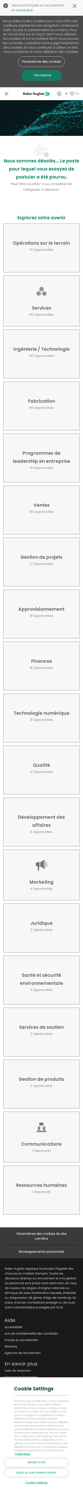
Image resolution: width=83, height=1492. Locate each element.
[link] (31, 1327)
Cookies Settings (36, 1483)
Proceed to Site (36, 1462)
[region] (41, 1434)
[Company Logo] (37, 94)
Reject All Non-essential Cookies (36, 1472)
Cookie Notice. (23, 1454)
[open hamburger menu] (6, 94)
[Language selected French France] (63, 94)
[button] (41, 61)
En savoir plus (22, 10)
